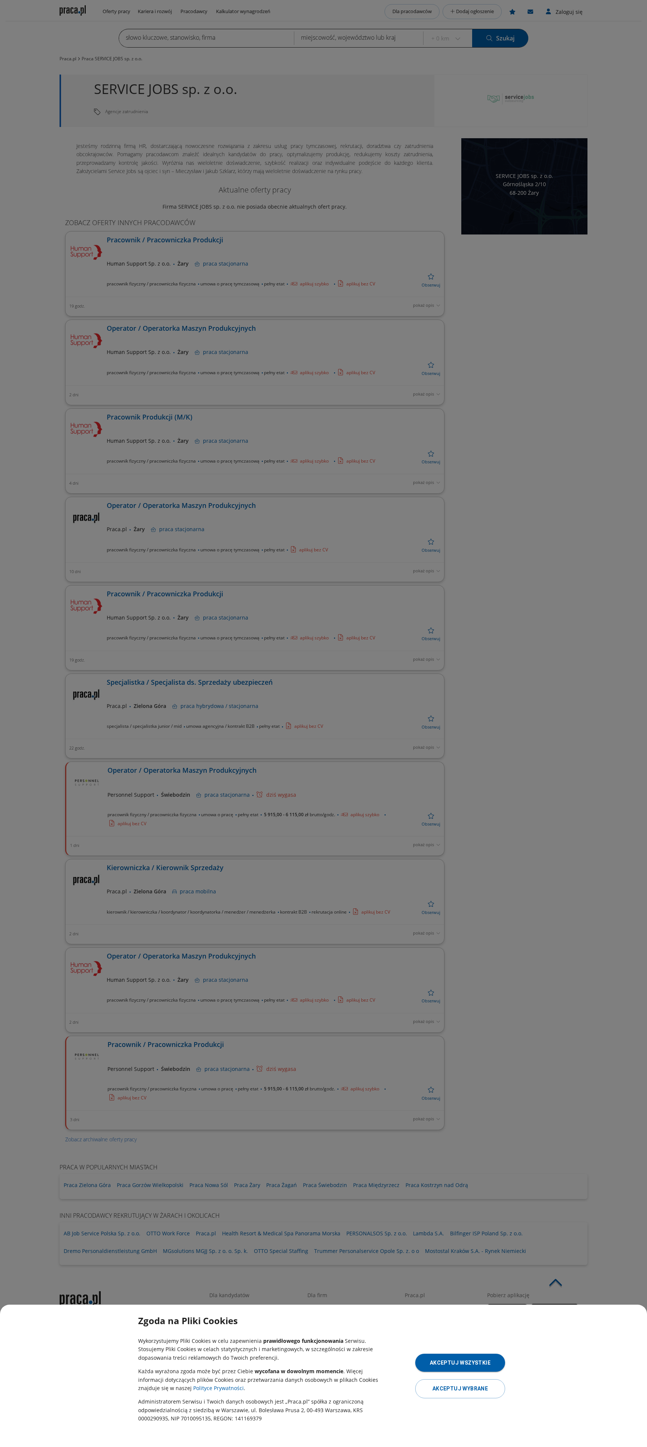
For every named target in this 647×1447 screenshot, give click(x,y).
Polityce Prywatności (218, 1388)
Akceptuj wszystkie (460, 1363)
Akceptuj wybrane (460, 1389)
